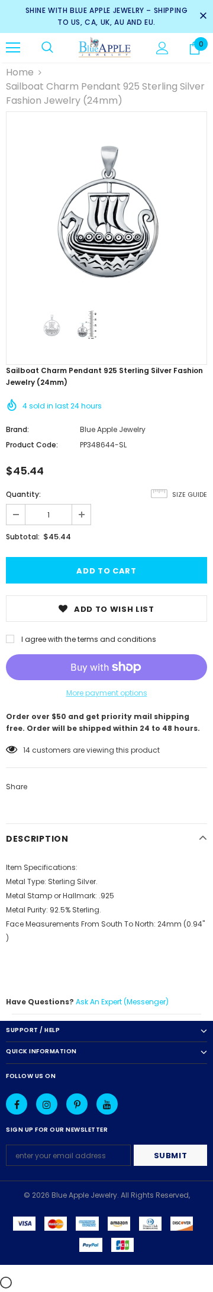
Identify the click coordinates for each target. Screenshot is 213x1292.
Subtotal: (23, 537)
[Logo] (105, 47)
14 (26, 750)
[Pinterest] (77, 1104)
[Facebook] (16, 1104)
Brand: (17, 429)
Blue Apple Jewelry (113, 429)
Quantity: (23, 494)
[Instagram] (46, 1104)
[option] (106, 211)
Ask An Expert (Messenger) (122, 1002)
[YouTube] (107, 1104)
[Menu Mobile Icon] (13, 48)
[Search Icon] (47, 48)
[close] (203, 16)
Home (20, 72)
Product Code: (32, 445)
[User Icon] (162, 48)
